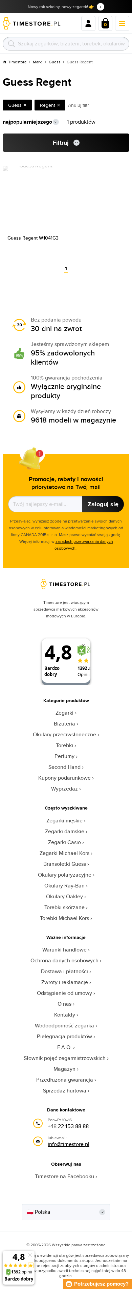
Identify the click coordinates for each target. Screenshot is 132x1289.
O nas (64, 1004)
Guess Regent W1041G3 (33, 237)
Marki (38, 61)
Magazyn (64, 1069)
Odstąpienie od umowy (64, 993)
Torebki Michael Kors (64, 918)
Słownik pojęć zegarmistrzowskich (65, 1058)
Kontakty (64, 1015)
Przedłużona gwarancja (64, 1080)
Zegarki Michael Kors (64, 853)
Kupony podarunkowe (64, 778)
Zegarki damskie (64, 831)
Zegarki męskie (64, 820)
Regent (47, 105)
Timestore (17, 61)
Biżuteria (64, 724)
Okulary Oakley (64, 896)
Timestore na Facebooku (64, 1176)
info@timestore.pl (68, 1144)
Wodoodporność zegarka (64, 1025)
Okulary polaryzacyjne (64, 875)
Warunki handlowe (64, 950)
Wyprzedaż (64, 789)
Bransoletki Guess (64, 864)
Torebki (64, 745)
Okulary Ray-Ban (64, 885)
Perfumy (64, 756)
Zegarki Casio (64, 842)
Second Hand (64, 767)
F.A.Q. (64, 1047)
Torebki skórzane (64, 907)
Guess (55, 61)
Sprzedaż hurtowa (64, 1090)
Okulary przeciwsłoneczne (64, 734)
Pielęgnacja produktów (64, 1036)
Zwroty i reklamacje (64, 982)
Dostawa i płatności (64, 971)
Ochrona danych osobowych (64, 960)
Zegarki (64, 713)
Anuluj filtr (78, 105)
